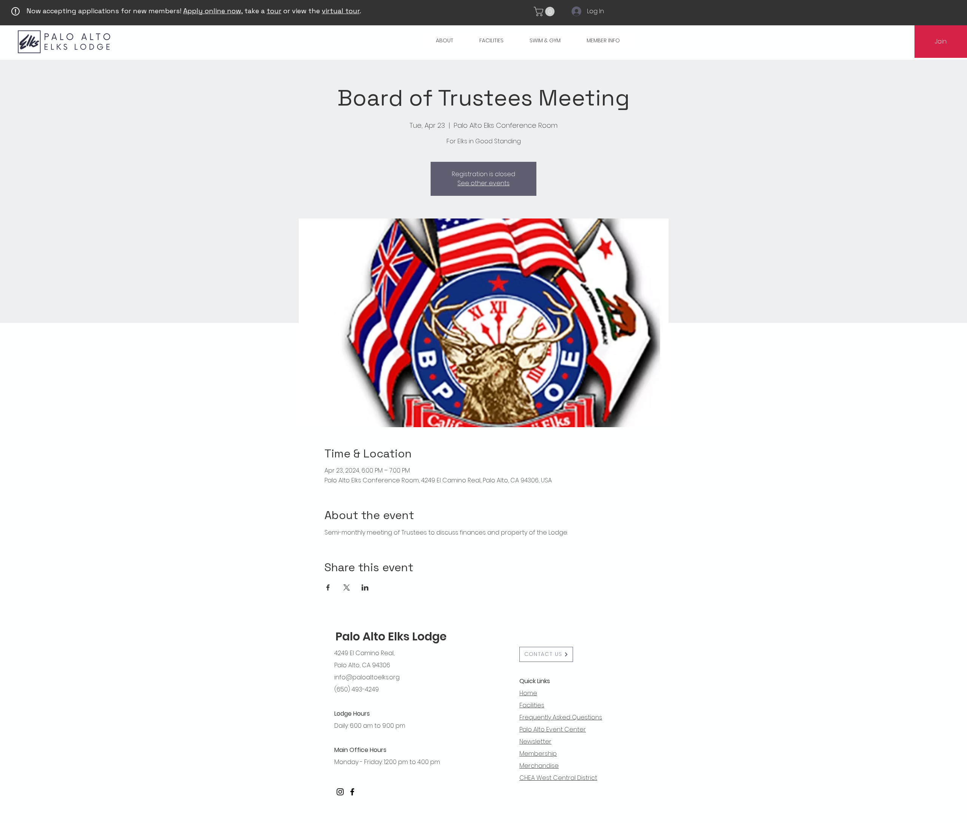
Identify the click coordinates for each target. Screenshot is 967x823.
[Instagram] (340, 792)
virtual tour (341, 10)
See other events (483, 183)
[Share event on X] (346, 587)
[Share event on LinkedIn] (365, 587)
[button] (545, 11)
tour (274, 10)
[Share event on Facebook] (328, 587)
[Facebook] (352, 792)
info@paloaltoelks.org (367, 677)
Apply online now (212, 10)
